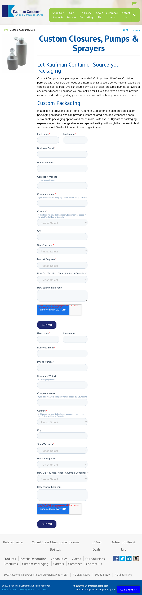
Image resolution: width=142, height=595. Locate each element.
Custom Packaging (35, 564)
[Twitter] (122, 558)
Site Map (42, 589)
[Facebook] (116, 558)
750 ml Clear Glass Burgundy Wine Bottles (55, 546)
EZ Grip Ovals (96, 546)
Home (5, 30)
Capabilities (59, 559)
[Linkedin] (129, 558)
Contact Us (94, 564)
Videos (76, 559)
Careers (58, 564)
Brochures (11, 564)
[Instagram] (136, 558)
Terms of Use (9, 589)
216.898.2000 (82, 574)
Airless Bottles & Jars (123, 546)
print (125, 30)
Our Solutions (95, 559)
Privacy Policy (27, 589)
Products (9, 559)
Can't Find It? (128, 589)
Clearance (75, 564)
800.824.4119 (102, 574)
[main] (88, 284)
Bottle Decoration (33, 559)
